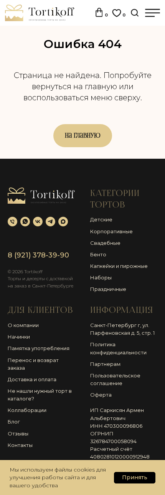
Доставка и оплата (32, 379)
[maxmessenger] (63, 221)
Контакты (20, 445)
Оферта (101, 395)
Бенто (98, 254)
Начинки (19, 337)
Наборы (101, 277)
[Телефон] (12, 221)
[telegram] (50, 221)
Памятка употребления (38, 348)
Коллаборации (27, 410)
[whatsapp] (25, 221)
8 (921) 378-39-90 (38, 255)
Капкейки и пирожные (119, 266)
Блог (14, 422)
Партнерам (105, 364)
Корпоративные (111, 231)
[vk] (38, 221)
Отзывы (18, 433)
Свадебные (105, 243)
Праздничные (108, 289)
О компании (23, 325)
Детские (101, 219)
